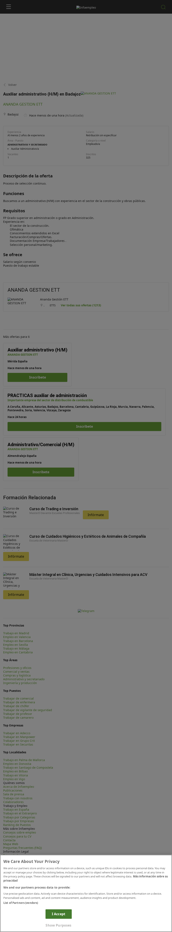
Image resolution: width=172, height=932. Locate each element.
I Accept (58, 914)
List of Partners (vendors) (20, 903)
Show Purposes (58, 925)
